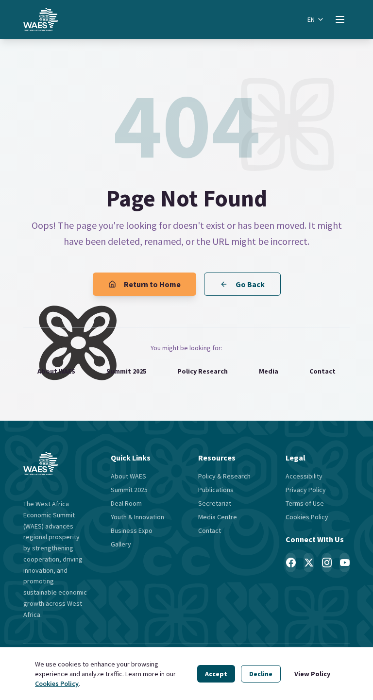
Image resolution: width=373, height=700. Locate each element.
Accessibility (304, 476)
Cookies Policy (57, 683)
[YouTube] (344, 562)
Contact (322, 371)
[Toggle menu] (340, 19)
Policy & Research (224, 476)
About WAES (56, 371)
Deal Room (126, 503)
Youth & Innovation (137, 516)
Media (268, 371)
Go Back (250, 284)
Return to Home (152, 284)
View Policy (312, 673)
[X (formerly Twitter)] (309, 562)
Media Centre (217, 516)
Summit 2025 (126, 371)
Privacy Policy (306, 489)
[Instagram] (327, 562)
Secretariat (214, 503)
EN (311, 19)
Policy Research (202, 371)
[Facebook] (291, 562)
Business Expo (132, 530)
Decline (260, 673)
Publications (216, 489)
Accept (216, 673)
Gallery (121, 544)
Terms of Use (305, 503)
